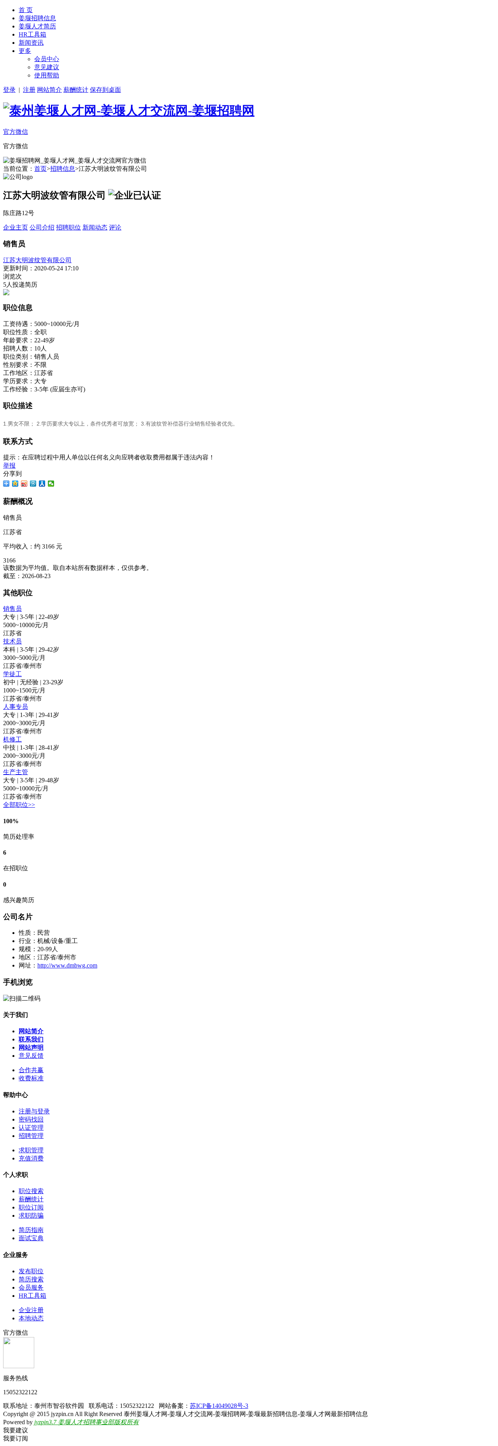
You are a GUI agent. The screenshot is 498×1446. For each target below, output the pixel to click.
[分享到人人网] (42, 483)
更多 (25, 50)
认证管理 (31, 1127)
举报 (9, 465)
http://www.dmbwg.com (67, 965)
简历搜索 (31, 1279)
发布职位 (31, 1271)
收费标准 (31, 1078)
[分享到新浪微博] (24, 483)
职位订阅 (31, 1207)
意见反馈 (31, 1055)
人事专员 (15, 706)
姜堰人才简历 (37, 26)
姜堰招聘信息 (37, 18)
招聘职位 (68, 227)
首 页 (26, 10)
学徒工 (12, 674)
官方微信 (15, 131)
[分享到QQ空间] (15, 483)
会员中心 (46, 59)
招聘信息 (62, 168)
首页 (40, 168)
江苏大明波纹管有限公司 (37, 260)
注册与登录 (34, 1111)
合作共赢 (31, 1070)
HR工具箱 (32, 34)
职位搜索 (31, 1191)
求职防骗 (31, 1215)
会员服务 (31, 1287)
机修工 (12, 739)
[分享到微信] (51, 483)
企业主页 (15, 227)
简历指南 (31, 1230)
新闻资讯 (31, 42)
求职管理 (31, 1150)
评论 (115, 227)
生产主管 (15, 772)
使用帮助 (46, 75)
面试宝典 (31, 1238)
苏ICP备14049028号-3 (219, 1405)
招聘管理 (31, 1135)
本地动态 (31, 1318)
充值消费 (31, 1158)
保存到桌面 (105, 89)
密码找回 (31, 1119)
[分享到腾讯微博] (33, 483)
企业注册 (31, 1310)
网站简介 (49, 89)
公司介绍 (42, 227)
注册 (29, 89)
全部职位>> (19, 804)
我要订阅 (15, 1438)
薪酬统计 (75, 89)
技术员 (12, 641)
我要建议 (15, 1430)
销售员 (12, 608)
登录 (9, 89)
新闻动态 (94, 227)
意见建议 (46, 67)
